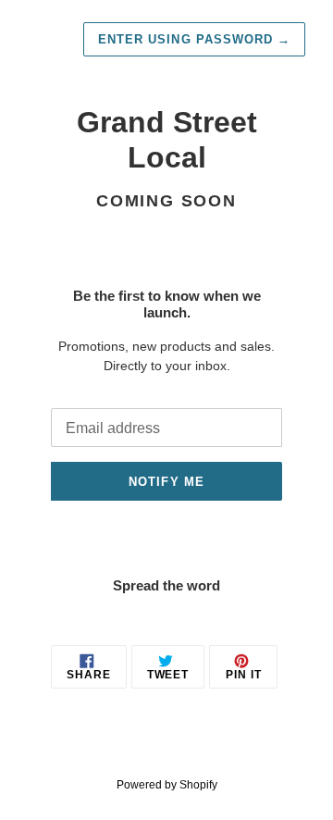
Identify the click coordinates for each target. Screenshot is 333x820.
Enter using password (194, 39)
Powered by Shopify (167, 784)
